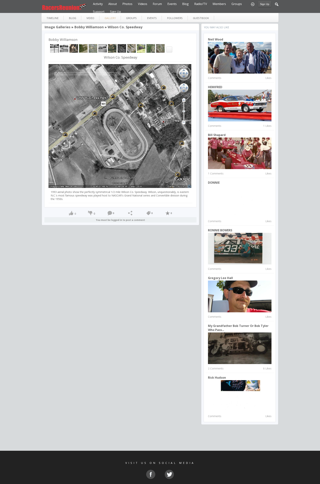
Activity (98, 4)
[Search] (277, 4)
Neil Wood (215, 39)
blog (72, 18)
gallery (110, 18)
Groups (236, 4)
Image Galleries (57, 27)
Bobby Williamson (89, 27)
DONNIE (214, 183)
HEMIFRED (215, 87)
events (152, 18)
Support (98, 12)
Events (172, 4)
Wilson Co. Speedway (125, 27)
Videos (142, 4)
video (90, 18)
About (112, 4)
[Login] (252, 4)
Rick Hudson (217, 378)
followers (175, 18)
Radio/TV (200, 4)
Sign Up (264, 4)
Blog (185, 4)
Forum (157, 4)
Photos (127, 4)
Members (219, 4)
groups (131, 18)
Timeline (52, 18)
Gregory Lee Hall (220, 278)
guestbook (201, 18)
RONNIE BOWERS (220, 230)
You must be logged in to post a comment (120, 220)
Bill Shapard (217, 135)
